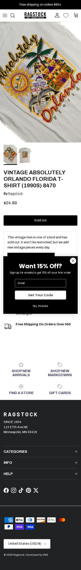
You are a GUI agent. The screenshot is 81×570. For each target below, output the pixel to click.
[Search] (15, 15)
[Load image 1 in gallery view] (40, 82)
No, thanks (40, 306)
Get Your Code (40, 295)
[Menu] (5, 15)
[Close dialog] (73, 260)
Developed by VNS (37, 554)
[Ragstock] (35, 15)
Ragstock (15, 193)
